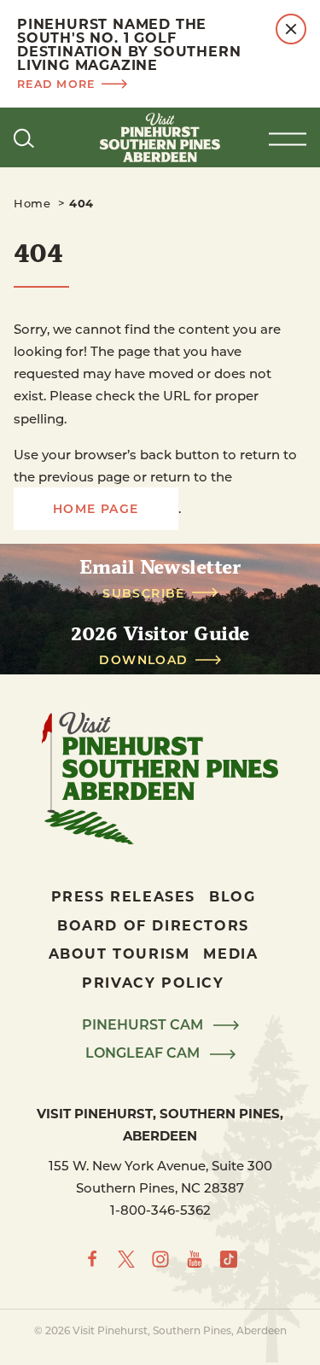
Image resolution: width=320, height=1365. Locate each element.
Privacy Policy (153, 982)
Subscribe (143, 593)
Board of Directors (153, 925)
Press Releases (123, 896)
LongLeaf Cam (144, 1053)
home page (96, 508)
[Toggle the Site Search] (24, 137)
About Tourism (119, 953)
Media (230, 953)
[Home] (160, 137)
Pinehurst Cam (144, 1025)
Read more (56, 83)
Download (143, 660)
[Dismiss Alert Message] (291, 29)
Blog (232, 896)
